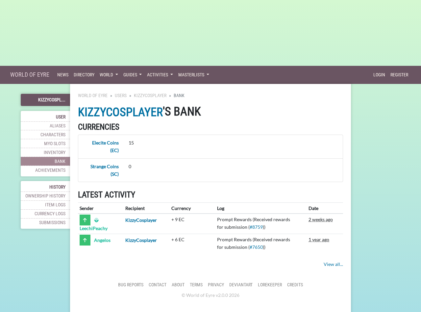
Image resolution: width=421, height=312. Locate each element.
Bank (60, 161)
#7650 (256, 247)
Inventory (54, 152)
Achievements (50, 170)
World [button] (107, 75)
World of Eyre (29, 74)
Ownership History (45, 196)
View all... (333, 264)
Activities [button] (158, 75)
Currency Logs (50, 214)
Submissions (52, 222)
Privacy (216, 285)
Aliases (57, 126)
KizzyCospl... (51, 100)
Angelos (102, 240)
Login (379, 75)
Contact (157, 285)
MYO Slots (54, 143)
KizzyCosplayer (150, 95)
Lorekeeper (270, 285)
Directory (84, 75)
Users (121, 95)
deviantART (241, 285)
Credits (295, 285)
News (62, 75)
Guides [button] (130, 75)
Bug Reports (130, 285)
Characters (52, 135)
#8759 (256, 227)
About (178, 285)
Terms (196, 285)
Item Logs (55, 205)
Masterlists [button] (191, 75)
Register (399, 75)
